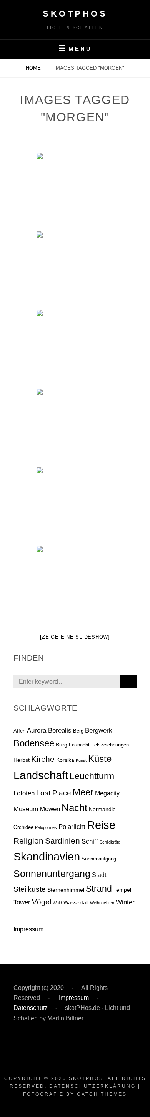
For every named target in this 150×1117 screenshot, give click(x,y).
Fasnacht (79, 745)
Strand (99, 889)
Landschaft (40, 775)
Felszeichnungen (110, 745)
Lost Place (53, 793)
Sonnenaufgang (99, 859)
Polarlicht (71, 826)
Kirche (43, 759)
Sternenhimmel (65, 890)
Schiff (90, 841)
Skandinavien (46, 856)
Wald (57, 903)
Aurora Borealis (49, 730)
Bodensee (33, 743)
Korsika (65, 760)
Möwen (50, 809)
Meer (83, 792)
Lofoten (24, 793)
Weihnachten (102, 903)
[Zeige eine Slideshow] (75, 637)
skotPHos (75, 13)
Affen (19, 731)
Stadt (99, 875)
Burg (61, 744)
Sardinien (62, 840)
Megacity (107, 793)
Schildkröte (110, 842)
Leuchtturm (92, 776)
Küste (100, 758)
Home (34, 68)
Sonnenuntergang (51, 873)
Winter (125, 902)
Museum (25, 809)
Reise (101, 825)
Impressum (28, 929)
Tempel (122, 890)
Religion (28, 840)
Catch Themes (102, 1094)
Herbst (21, 760)
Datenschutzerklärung (92, 1086)
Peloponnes (46, 827)
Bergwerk (98, 730)
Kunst (81, 760)
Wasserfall (75, 902)
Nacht (74, 807)
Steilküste (29, 889)
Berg (78, 731)
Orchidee (23, 827)
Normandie (102, 809)
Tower (21, 902)
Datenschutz (30, 1008)
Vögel (41, 902)
